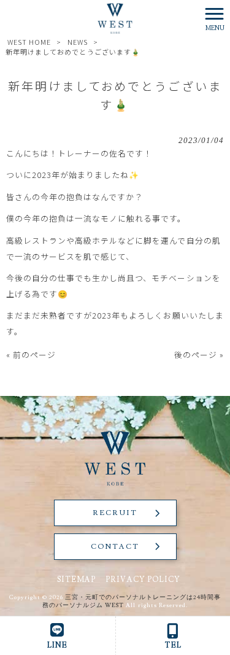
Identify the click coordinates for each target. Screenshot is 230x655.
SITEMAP (76, 579)
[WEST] (115, 17)
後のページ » (199, 354)
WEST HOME (29, 42)
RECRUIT (115, 512)
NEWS (77, 42)
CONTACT (115, 546)
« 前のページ (31, 354)
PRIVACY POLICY (142, 579)
